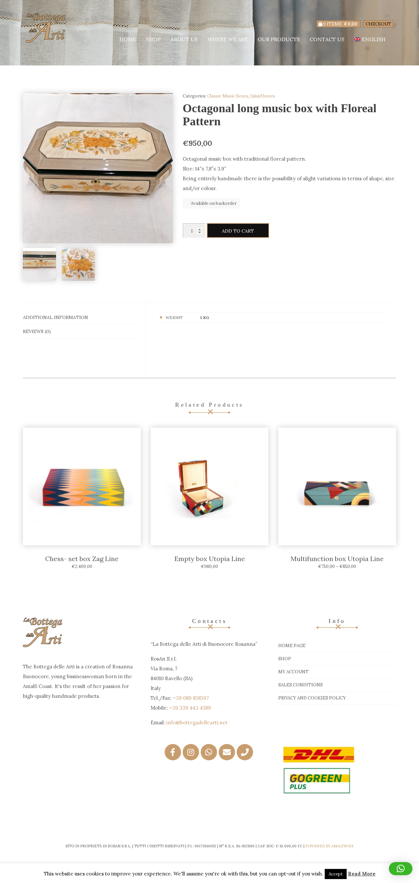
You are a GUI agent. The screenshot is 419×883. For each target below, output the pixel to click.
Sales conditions (300, 685)
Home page (291, 645)
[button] (400, 868)
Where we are (228, 39)
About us (184, 39)
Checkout (378, 24)
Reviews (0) (37, 331)
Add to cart (238, 231)
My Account (293, 672)
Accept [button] (336, 874)
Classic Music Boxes (227, 96)
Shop (153, 39)
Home (127, 39)
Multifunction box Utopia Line (337, 559)
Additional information (55, 317)
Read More (361, 874)
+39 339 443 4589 (190, 708)
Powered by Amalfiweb (329, 846)
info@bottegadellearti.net (197, 722)
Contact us (327, 39)
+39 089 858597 (191, 698)
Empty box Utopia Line (209, 559)
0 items (339, 24)
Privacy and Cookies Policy (312, 698)
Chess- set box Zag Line (81, 559)
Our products (279, 39)
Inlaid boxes (262, 96)
